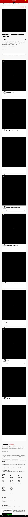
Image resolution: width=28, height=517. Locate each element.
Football (11, 487)
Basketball (11, 488)
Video (19, 475)
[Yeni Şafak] (14, 0)
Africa (3, 480)
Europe (3, 483)
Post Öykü (18, 506)
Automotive (11, 480)
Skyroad (13, 506)
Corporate (3, 498)
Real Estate (11, 482)
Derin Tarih (10, 506)
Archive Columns (20, 477)
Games (19, 480)
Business (11, 481)
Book (3, 488)
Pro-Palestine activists (7, 46)
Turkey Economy (12, 483)
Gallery (3, 477)
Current (3, 491)
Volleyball (11, 489)
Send (24, 95)
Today (3, 475)
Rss (10, 498)
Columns (11, 477)
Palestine (14, 46)
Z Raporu (5, 506)
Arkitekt (15, 506)
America (3, 481)
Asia (2, 482)
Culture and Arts (4, 490)
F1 (10, 491)
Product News (19, 483)
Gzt (2, 506)
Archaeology (3, 487)
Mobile (19, 482)
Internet (19, 481)
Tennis (11, 490)
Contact (7, 498)
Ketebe (7, 506)
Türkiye (11, 475)
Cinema (3, 489)
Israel (11, 46)
